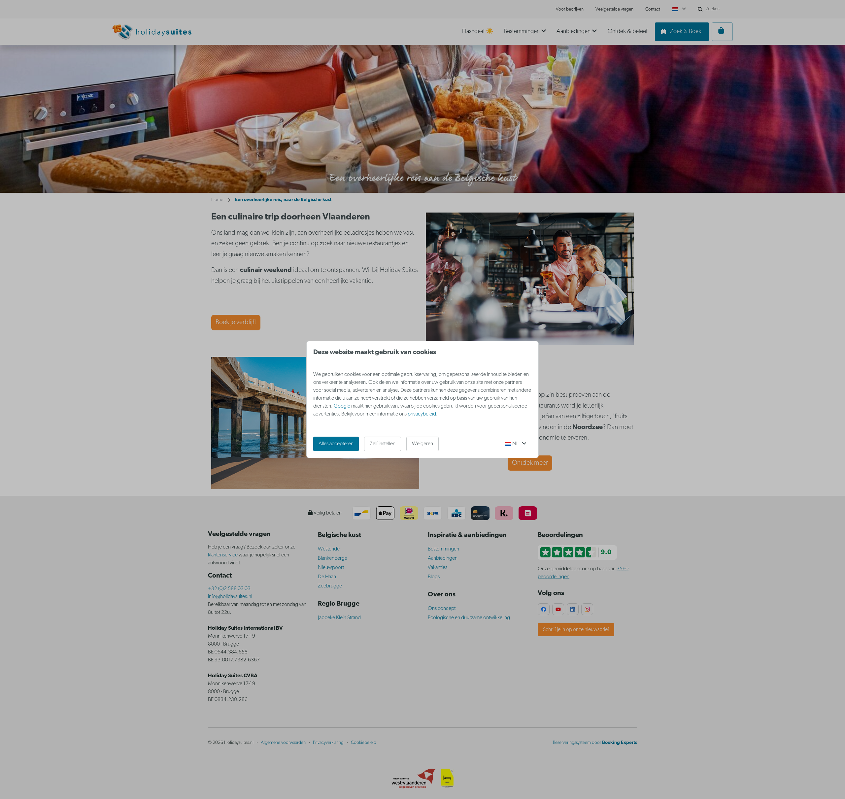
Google (342, 406)
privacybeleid (422, 414)
